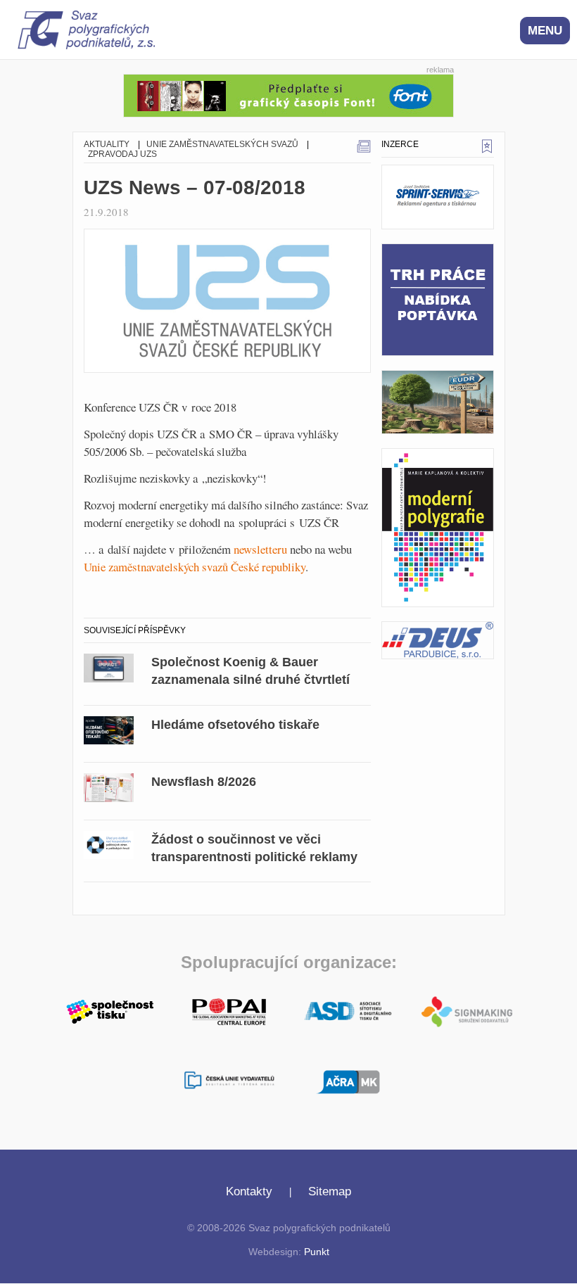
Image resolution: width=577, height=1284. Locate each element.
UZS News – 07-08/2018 (194, 187)
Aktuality (106, 144)
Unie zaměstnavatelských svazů (222, 144)
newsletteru (260, 549)
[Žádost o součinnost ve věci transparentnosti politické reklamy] (109, 843)
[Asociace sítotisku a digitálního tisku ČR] (348, 1011)
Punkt (316, 1252)
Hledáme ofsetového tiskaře (235, 725)
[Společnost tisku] (110, 1010)
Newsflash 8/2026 (203, 782)
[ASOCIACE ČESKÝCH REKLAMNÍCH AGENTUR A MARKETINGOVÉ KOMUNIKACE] (348, 1080)
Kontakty (249, 1191)
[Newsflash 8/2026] (109, 785)
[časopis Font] (288, 94)
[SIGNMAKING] (466, 1011)
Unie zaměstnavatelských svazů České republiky (194, 567)
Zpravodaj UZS (122, 154)
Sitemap (329, 1191)
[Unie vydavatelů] (229, 1081)
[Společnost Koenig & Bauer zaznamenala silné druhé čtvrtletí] (109, 666)
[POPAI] (229, 1010)
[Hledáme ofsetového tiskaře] (109, 727)
